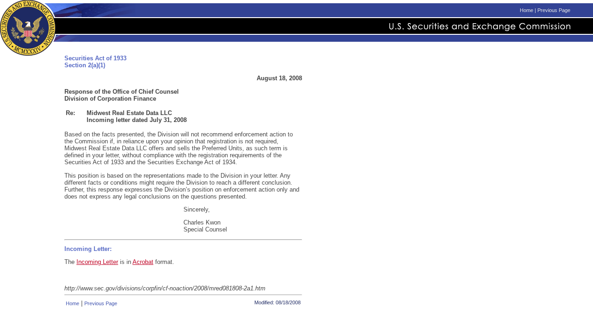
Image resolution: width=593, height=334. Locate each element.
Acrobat (142, 261)
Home (526, 10)
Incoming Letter (97, 261)
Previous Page (553, 10)
